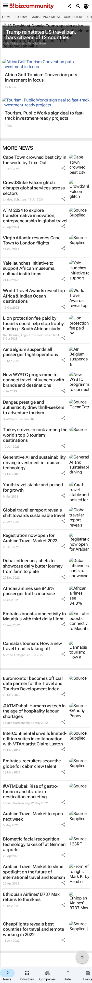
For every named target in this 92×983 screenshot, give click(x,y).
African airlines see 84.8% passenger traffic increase (29, 591)
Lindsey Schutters (14, 199)
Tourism (21, 17)
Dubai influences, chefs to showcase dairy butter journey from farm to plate (33, 566)
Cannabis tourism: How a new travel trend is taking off (32, 646)
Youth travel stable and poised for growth (33, 487)
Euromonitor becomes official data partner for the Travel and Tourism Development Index (33, 683)
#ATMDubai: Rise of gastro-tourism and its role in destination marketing (30, 791)
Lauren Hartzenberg (16, 723)
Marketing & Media (45, 17)
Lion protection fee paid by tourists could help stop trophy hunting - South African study (33, 323)
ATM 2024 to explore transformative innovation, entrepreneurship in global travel (35, 215)
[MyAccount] (87, 6)
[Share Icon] (63, 168)
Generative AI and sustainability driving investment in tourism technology (34, 462)
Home (6, 17)
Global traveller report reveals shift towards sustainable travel (34, 512)
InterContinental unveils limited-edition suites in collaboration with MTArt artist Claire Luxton (34, 738)
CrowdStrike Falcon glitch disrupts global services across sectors (34, 188)
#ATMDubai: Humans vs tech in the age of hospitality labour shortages (34, 711)
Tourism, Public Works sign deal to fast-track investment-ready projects (44, 115)
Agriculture (73, 17)
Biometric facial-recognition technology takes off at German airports (34, 844)
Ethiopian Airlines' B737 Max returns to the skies (31, 897)
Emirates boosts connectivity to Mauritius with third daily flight (34, 616)
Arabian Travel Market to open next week (33, 816)
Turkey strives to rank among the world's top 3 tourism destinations (35, 435)
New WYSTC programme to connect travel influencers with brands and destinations (33, 380)
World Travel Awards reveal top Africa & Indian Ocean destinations (34, 296)
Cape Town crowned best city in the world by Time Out (34, 160)
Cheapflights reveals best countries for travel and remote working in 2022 (33, 929)
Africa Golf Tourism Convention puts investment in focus (41, 77)
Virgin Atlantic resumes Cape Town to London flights (32, 240)
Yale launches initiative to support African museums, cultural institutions (29, 268)
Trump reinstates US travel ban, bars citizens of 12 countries (41, 34)
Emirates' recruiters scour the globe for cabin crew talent (32, 763)
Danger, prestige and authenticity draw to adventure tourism (33, 407)
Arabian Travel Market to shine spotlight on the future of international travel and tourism (34, 872)
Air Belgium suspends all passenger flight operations (30, 352)
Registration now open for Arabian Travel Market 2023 (30, 538)
